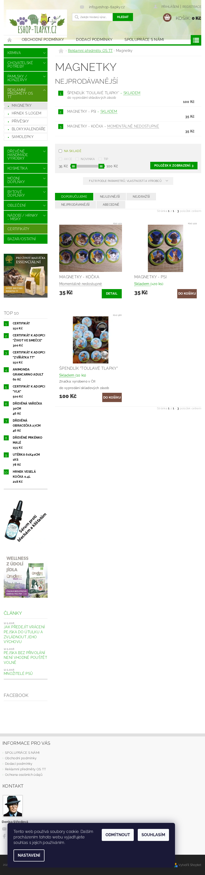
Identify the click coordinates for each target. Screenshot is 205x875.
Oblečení (17, 205)
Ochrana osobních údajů (23, 775)
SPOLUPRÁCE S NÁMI (144, 39)
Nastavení (29, 855)
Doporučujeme (74, 196)
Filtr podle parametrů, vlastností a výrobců (125, 181)
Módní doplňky (16, 180)
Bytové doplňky (16, 193)
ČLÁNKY (13, 613)
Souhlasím (153, 834)
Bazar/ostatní (22, 239)
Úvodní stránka (10, 39)
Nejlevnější (110, 196)
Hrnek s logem (26, 113)
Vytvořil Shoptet (189, 865)
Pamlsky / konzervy (17, 78)
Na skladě (72, 151)
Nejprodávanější (75, 204)
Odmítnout (118, 834)
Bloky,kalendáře (29, 129)
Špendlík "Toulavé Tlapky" (103, 93)
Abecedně (111, 204)
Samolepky (23, 137)
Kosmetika (18, 168)
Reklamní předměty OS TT (20, 93)
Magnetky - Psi (92, 111)
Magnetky (22, 105)
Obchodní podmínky (43, 39)
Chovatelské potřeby (20, 64)
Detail (112, 293)
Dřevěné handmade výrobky (18, 154)
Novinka (88, 159)
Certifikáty (19, 229)
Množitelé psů (18, 674)
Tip (106, 159)
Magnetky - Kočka (113, 126)
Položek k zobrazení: (174, 165)
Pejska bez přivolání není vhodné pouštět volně (25, 658)
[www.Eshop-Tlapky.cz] (36, 24)
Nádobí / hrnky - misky (23, 217)
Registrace (191, 7)
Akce (68, 159)
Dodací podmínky (94, 39)
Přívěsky (20, 121)
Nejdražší (141, 196)
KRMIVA (14, 53)
